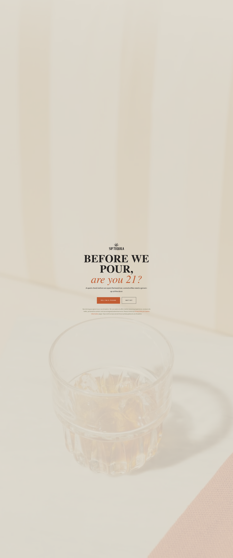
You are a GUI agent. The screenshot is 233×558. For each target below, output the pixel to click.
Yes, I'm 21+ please (108, 300)
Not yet (129, 300)
